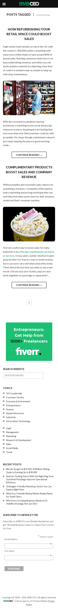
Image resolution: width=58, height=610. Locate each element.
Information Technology (18, 421)
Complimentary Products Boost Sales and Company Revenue (29, 172)
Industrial (10, 417)
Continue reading (29, 154)
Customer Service (15, 397)
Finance (10, 409)
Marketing (11, 436)
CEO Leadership (14, 393)
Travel (9, 452)
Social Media (12, 448)
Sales (8, 444)
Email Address (28, 539)
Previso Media (39, 601)
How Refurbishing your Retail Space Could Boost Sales (29, 34)
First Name (28, 551)
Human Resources (15, 413)
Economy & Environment (18, 401)
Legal (8, 428)
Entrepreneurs (13, 405)
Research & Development (18, 440)
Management (12, 432)
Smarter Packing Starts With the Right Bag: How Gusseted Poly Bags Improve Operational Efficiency (30, 479)
